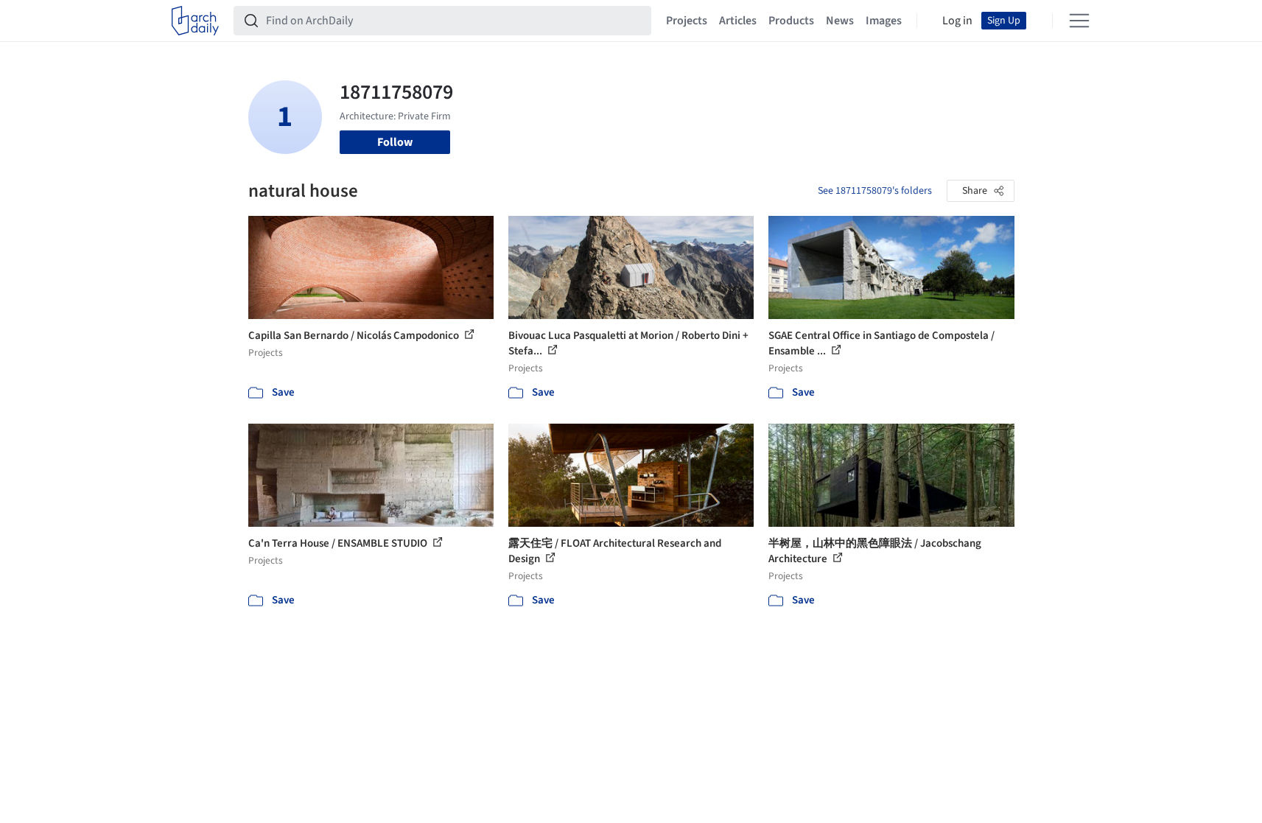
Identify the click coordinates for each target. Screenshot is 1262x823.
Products (791, 21)
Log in (957, 21)
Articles (738, 21)
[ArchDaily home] (195, 20)
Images (884, 21)
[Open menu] (1079, 20)
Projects (686, 21)
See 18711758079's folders (875, 191)
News (840, 21)
